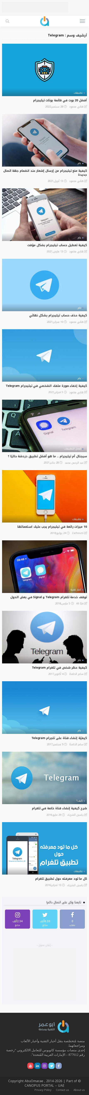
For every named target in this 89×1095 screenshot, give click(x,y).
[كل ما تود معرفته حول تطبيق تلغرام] (44, 848)
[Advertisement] (35, 7)
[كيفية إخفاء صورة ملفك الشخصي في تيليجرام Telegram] (44, 355)
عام (79, 163)
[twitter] (45, 919)
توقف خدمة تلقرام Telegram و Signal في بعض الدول (48, 597)
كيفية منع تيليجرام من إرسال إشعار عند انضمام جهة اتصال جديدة (45, 173)
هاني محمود (76, 107)
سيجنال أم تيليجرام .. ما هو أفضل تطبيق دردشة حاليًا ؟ (47, 456)
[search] (7, 21)
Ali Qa (79, 603)
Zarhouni (77, 533)
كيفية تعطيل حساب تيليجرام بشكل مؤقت (57, 245)
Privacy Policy (43, 1090)
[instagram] (17, 919)
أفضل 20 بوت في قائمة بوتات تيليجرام (60, 100)
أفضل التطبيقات (72, 449)
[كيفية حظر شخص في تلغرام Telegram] (44, 637)
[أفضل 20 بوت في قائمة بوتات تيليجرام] (44, 70)
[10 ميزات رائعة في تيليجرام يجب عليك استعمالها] (44, 496)
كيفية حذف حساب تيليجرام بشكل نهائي (58, 315)
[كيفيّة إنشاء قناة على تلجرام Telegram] (44, 707)
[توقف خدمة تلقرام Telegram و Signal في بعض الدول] (44, 566)
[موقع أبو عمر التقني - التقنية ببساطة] (44, 20)
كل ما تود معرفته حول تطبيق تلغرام (61, 879)
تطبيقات (78, 93)
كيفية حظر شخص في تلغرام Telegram (59, 667)
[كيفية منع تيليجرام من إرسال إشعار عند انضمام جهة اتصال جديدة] (44, 140)
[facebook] (72, 919)
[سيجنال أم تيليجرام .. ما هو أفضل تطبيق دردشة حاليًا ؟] (44, 426)
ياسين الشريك (75, 815)
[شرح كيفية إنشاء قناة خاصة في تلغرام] (44, 778)
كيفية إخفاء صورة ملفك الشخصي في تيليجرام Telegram (46, 386)
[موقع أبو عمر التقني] (54, 1026)
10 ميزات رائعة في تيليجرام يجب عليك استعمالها (52, 527)
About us (79, 1090)
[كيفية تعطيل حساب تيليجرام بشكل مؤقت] (44, 214)
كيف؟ (79, 801)
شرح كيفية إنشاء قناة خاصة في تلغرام (59, 808)
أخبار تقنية (75, 589)
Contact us (62, 1090)
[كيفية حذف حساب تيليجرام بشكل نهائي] (44, 285)
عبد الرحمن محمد (74, 463)
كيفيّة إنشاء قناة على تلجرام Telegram (59, 738)
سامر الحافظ (76, 674)
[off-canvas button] (82, 21)
